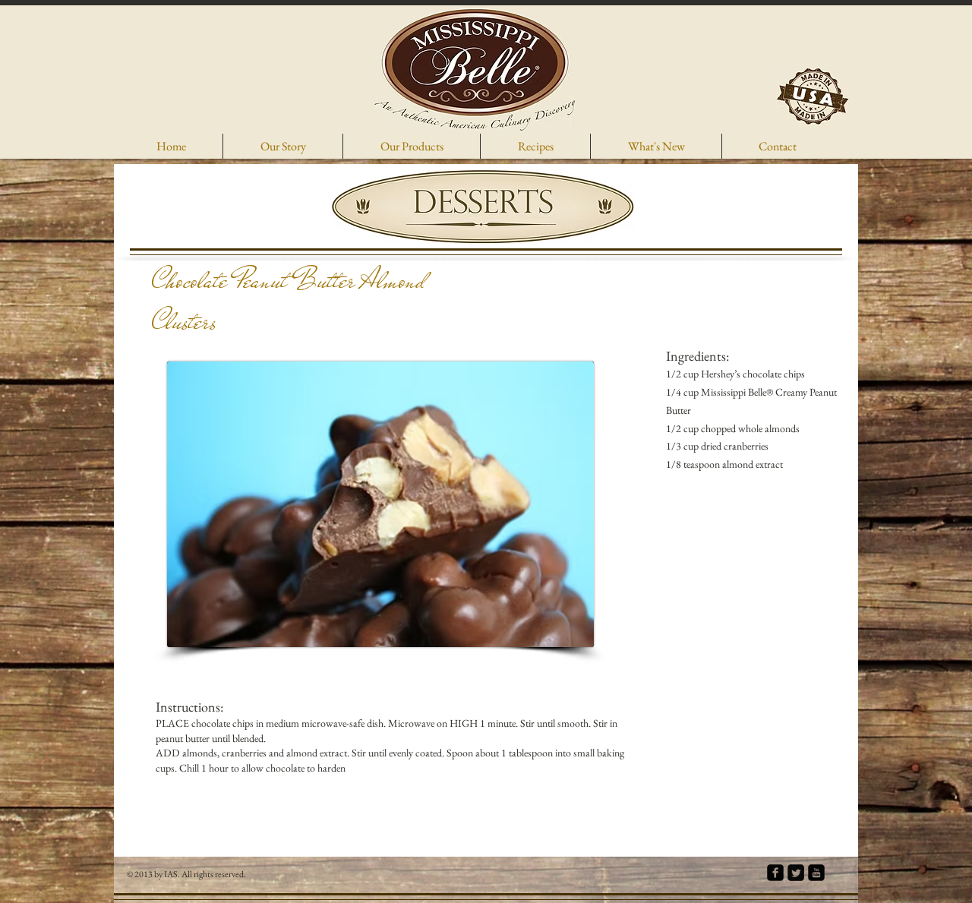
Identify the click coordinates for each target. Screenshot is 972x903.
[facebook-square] (775, 872)
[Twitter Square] (795, 872)
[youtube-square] (816, 872)
